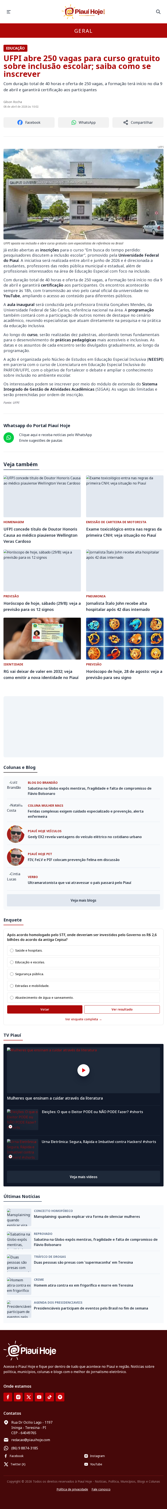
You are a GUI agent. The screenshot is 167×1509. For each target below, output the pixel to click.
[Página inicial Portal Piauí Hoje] (83, 11)
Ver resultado (122, 1009)
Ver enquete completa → (83, 1019)
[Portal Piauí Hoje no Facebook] (7, 1397)
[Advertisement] (83, 726)
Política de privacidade (72, 1489)
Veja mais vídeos (83, 1176)
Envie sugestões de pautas (40, 440)
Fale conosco (101, 1489)
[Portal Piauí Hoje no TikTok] (49, 1397)
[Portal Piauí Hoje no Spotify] (60, 1397)
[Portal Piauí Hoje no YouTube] (39, 1397)
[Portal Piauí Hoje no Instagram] (18, 1397)
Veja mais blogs (83, 900)
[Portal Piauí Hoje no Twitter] (28, 1397)
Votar (44, 1009)
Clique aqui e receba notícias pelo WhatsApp (55, 434)
